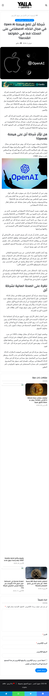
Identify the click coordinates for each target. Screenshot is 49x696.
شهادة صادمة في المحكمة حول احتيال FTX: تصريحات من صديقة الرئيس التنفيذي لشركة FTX (13, 584)
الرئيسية (33, 15)
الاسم (45, 634)
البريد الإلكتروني (41, 643)
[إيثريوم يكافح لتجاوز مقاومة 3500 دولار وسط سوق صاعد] (13, 469)
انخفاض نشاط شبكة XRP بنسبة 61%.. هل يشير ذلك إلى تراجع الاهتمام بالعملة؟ (36, 583)
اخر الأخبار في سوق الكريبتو (20, 15)
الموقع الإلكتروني (42, 652)
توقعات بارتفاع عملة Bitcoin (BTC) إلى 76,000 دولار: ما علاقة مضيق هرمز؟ (37, 400)
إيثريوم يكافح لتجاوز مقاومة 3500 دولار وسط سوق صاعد (14, 559)
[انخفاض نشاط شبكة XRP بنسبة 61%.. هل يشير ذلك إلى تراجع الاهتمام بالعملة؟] (36, 573)
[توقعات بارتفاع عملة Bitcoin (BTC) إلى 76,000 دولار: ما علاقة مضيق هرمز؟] (36, 389)
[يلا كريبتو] (24, 5)
